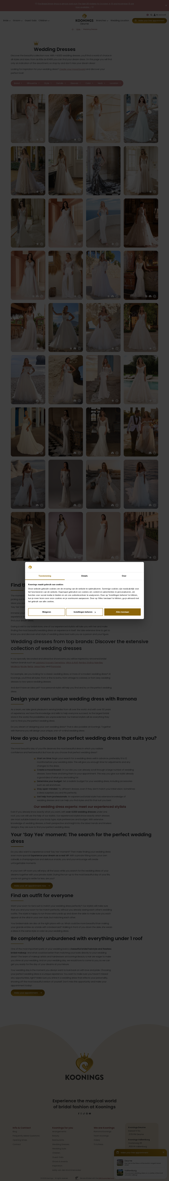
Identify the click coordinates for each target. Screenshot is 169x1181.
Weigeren (46, 612)
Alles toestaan (122, 612)
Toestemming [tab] (45, 576)
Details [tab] (84, 576)
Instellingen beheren (83, 612)
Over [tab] (124, 576)
